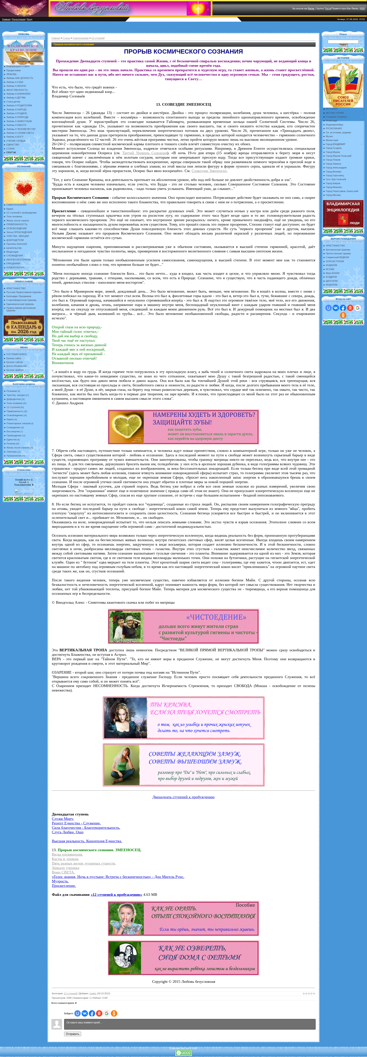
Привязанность (15, 411)
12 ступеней (13, 407)
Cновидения (13, 427)
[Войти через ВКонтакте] (85, 1013)
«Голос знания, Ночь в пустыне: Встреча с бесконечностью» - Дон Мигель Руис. (118, 877)
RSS (362, 8)
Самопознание (81, 38)
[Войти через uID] (77, 1013)
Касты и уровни (65, 859)
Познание (12, 391)
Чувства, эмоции (16, 395)
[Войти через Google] (106, 1013)
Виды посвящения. (67, 854)
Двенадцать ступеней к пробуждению (183, 797)
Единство (12, 439)
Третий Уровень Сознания (144, 153)
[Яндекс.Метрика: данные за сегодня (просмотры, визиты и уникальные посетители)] (23, 492)
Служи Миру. (63, 819)
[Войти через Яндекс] (99, 1013)
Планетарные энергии (18, 423)
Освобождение (15, 415)
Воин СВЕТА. (63, 872)
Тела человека (14, 403)
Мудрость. (60, 881)
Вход (29, 19)
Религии (11, 443)
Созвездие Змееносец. (210, 171)
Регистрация (18, 19)
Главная (6, 19)
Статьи (66, 38)
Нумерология (14, 455)
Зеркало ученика (65, 868)
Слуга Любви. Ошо (67, 832)
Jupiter (92, 993)
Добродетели (14, 399)
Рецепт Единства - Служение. (76, 823)
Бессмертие (13, 431)
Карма (10, 419)
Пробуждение (14, 435)
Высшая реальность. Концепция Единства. (87, 841)
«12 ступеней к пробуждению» (116, 894)
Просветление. (64, 885)
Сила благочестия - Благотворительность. (86, 827)
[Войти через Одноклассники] (114, 1013)
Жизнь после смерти (18, 447)
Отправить (72, 1034)
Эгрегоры (12, 451)
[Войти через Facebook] (92, 1013)
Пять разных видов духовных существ (83, 863)
